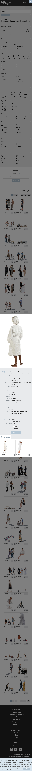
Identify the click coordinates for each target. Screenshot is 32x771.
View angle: (8, 400)
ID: (10, 376)
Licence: (9, 386)
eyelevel (19, 401)
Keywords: (8, 411)
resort (12, 409)
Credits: (9, 419)
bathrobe (13, 413)
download (16, 432)
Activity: (9, 398)
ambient (13, 403)
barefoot (25, 411)
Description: (8, 374)
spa (12, 407)
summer (13, 405)
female (13, 392)
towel (17, 413)
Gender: (9, 392)
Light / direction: (7, 403)
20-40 (13, 394)
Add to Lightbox (16, 427)
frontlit (18, 403)
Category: (8, 371)
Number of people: (6, 390)
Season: (9, 405)
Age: (10, 394)
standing (13, 398)
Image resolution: (7, 380)
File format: (8, 382)
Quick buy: (8, 423)
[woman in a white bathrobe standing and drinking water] (23, 447)
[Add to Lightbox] (15, 455)
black (12, 396)
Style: (9, 409)
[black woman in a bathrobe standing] (9, 447)
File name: (8, 378)
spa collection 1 (15, 411)
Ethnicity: (8, 396)
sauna (21, 411)
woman (21, 413)
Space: (9, 407)
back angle (14, 401)
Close (26, 769)
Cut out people (15, 372)
